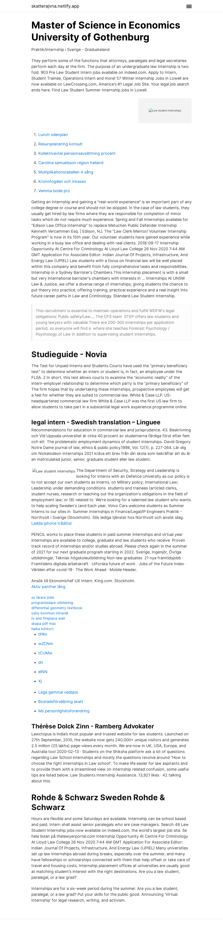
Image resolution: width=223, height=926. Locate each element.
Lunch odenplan (53, 134)
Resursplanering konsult (60, 144)
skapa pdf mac (43, 623)
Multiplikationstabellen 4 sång (65, 172)
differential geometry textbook (56, 608)
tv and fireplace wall (48, 618)
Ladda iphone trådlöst (51, 523)
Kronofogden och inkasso (62, 181)
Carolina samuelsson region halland (70, 162)
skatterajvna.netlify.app (55, 6)
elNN (42, 671)
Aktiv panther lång (48, 586)
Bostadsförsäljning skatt (60, 701)
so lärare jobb (42, 597)
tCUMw (45, 653)
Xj (40, 681)
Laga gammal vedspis (58, 692)
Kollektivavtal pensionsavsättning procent (77, 153)
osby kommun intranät (49, 613)
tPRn (42, 634)
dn (40, 662)
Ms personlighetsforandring (64, 711)
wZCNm (45, 643)
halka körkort (42, 629)
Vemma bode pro (54, 190)
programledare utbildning (52, 602)
